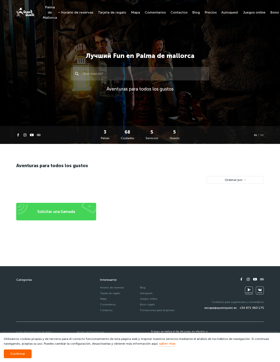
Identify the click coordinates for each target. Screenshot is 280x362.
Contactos (178, 12)
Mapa (135, 12)
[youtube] (32, 134)
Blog (196, 12)
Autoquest (229, 12)
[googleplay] (249, 291)
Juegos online (254, 12)
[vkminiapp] (260, 291)
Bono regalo (147, 304)
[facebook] (18, 134)
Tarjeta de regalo (112, 12)
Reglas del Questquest (90, 332)
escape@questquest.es (220, 308)
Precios (211, 12)
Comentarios (155, 12)
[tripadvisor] (39, 134)
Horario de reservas (77, 12)
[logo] (25, 12)
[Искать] (77, 73)
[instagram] (25, 134)
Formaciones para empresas (157, 310)
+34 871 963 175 (251, 308)
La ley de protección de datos (34, 332)
